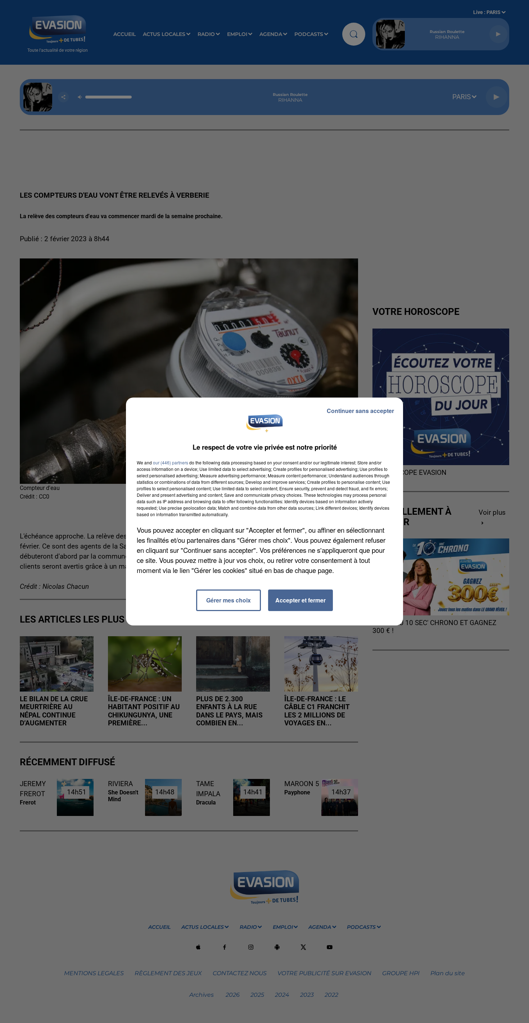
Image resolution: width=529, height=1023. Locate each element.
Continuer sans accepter (360, 411)
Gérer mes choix (228, 600)
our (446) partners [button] (170, 462)
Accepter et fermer (300, 600)
